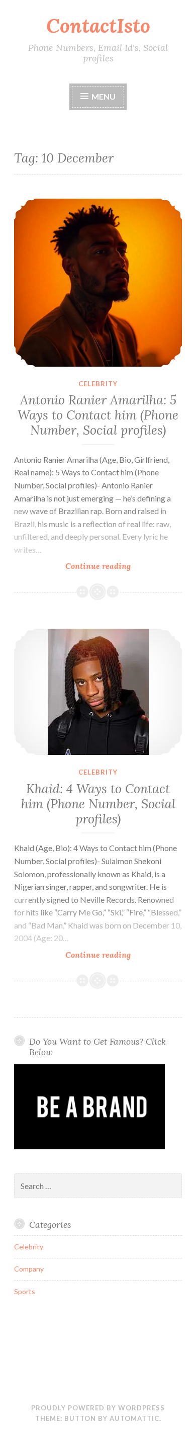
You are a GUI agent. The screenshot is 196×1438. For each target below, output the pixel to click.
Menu (103, 96)
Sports (24, 1291)
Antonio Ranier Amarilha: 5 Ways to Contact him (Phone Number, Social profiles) (98, 415)
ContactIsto (98, 25)
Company (29, 1268)
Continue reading (116, 566)
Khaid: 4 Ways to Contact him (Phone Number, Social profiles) (98, 804)
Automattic (134, 1418)
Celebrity (98, 384)
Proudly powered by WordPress (98, 1408)
